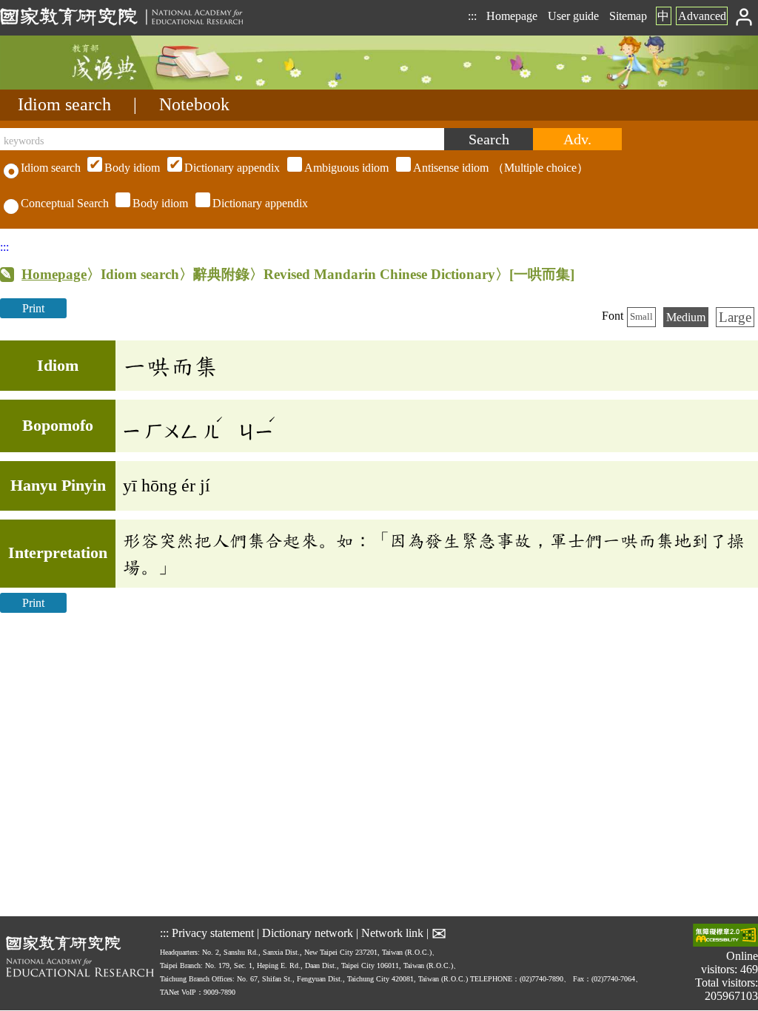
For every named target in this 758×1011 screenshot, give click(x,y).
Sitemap (628, 16)
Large (735, 317)
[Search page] (74, 85)
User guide (573, 16)
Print (33, 308)
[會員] (744, 16)
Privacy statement (213, 932)
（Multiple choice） (346, 167)
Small (641, 317)
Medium (685, 317)
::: (472, 16)
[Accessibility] (725, 937)
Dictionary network (307, 932)
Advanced (702, 16)
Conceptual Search (65, 203)
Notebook (194, 104)
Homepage (511, 16)
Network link (392, 932)
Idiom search (64, 104)
